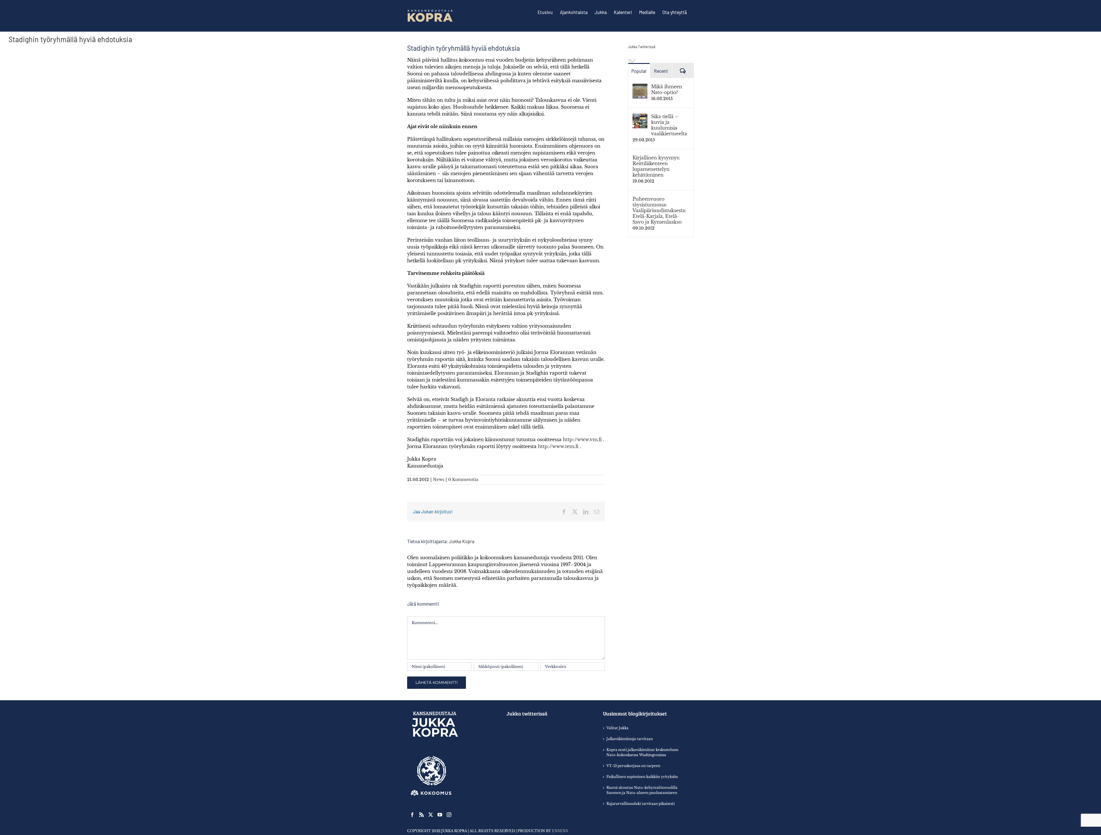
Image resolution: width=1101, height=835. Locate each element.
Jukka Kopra (461, 541)
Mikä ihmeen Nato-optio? (666, 89)
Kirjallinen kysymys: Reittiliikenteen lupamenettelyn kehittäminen (656, 166)
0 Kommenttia (463, 479)
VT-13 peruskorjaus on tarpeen (633, 766)
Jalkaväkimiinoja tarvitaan (629, 739)
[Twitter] (430, 814)
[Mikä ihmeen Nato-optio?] (640, 87)
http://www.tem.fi (558, 446)
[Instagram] (449, 814)
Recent (661, 71)
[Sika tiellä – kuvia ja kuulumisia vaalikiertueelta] (640, 117)
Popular (639, 71)
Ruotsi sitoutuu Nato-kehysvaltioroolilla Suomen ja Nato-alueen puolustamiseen (642, 790)
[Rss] (421, 814)
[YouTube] (440, 814)
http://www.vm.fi (582, 439)
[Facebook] (412, 814)
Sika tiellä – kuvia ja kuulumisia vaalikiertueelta (669, 125)
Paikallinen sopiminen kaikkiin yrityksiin (642, 777)
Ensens (560, 831)
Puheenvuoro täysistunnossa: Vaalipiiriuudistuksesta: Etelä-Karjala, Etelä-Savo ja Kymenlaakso (659, 210)
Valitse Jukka (617, 728)
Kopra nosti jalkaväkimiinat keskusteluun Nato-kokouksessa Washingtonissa (642, 752)
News (438, 479)
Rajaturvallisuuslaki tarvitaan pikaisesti (640, 803)
